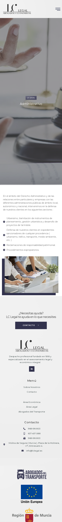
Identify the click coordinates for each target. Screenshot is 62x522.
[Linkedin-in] (31, 369)
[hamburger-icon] (58, 9)
